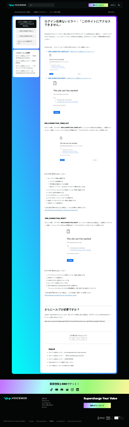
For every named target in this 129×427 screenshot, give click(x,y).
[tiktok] (51, 389)
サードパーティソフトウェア (74, 421)
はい (74, 338)
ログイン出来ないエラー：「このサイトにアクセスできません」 (26, 24)
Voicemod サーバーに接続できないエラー (61, 362)
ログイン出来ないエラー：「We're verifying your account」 (26, 57)
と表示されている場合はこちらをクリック (71, 51)
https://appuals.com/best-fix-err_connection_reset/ (60, 295)
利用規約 (51, 421)
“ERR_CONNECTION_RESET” (28, 36)
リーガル (31, 421)
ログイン (113, 5)
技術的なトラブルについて (40, 12)
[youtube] (56, 389)
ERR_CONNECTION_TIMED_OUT (28, 31)
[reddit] (67, 389)
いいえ (82, 338)
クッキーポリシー (61, 421)
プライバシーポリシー (41, 421)
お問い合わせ (111, 12)
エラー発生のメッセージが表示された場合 (61, 365)
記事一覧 (44, 398)
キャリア (44, 407)
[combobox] (41, 5)
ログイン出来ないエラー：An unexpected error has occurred (25, 72)
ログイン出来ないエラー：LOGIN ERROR (25, 62)
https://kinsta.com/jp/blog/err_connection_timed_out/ (61, 210)
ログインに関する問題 (55, 12)
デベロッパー (45, 400)
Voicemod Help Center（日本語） (23, 12)
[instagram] (72, 389)
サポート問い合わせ (47, 405)
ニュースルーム (46, 402)
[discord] (61, 389)
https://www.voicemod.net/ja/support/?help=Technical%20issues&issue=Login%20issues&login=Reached (74, 321)
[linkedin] (77, 389)
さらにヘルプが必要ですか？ (25, 42)
